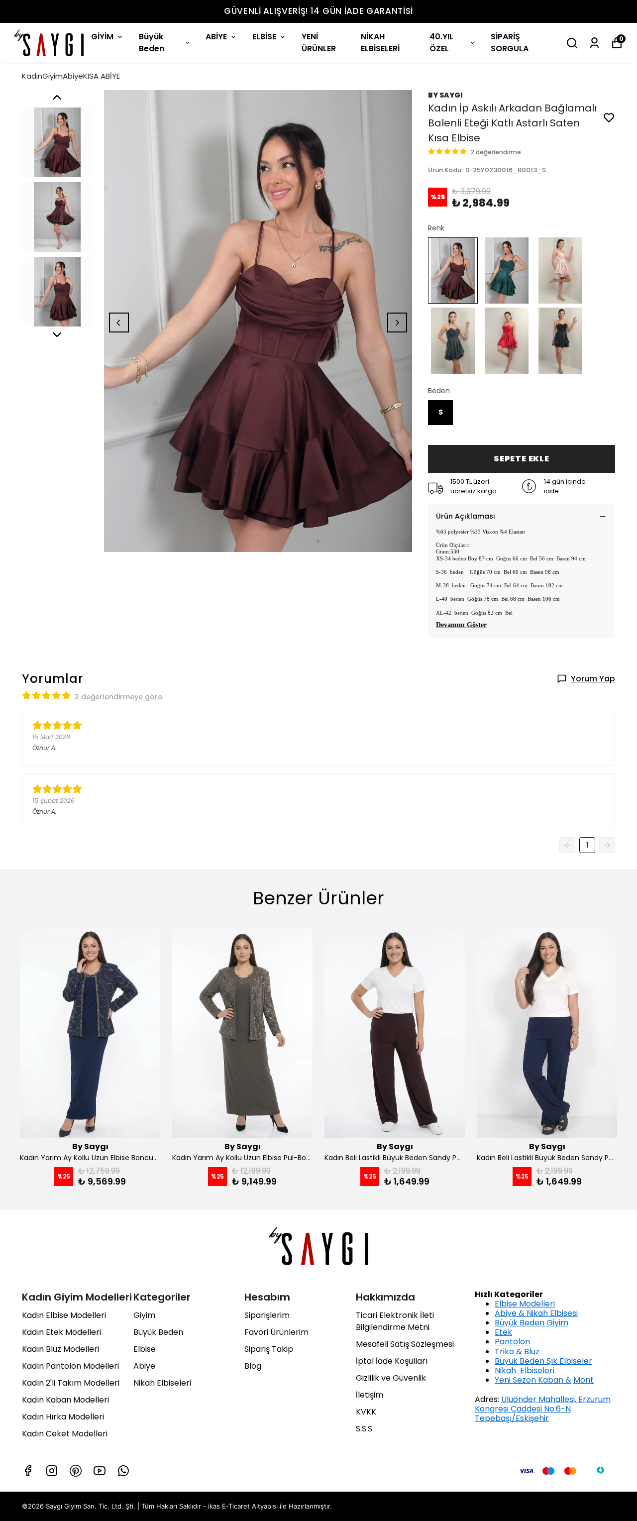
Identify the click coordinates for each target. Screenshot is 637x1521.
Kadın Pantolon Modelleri (70, 1366)
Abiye (144, 1366)
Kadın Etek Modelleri (61, 1332)
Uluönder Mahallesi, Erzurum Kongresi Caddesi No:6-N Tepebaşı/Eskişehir (543, 1409)
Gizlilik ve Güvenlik (391, 1378)
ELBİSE (264, 36)
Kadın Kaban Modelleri (65, 1400)
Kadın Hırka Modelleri (63, 1416)
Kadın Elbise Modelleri (64, 1315)
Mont (583, 1380)
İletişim (369, 1395)
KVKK (366, 1411)
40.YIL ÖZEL (441, 42)
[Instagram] (52, 1471)
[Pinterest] (76, 1471)
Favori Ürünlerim (276, 1332)
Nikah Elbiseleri (162, 1383)
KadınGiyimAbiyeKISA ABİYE (71, 76)
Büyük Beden (151, 42)
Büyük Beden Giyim (531, 1322)
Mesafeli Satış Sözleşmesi (405, 1344)
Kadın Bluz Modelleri (60, 1349)
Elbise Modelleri (525, 1303)
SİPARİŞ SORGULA (510, 42)
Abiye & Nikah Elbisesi (536, 1313)
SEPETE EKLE (521, 458)
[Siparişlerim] (594, 43)
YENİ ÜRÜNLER (319, 42)
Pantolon (512, 1341)
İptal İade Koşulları (391, 1361)
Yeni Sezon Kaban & (533, 1380)
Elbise (144, 1349)
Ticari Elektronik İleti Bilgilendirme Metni (395, 1321)
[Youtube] (100, 1471)
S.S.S (364, 1428)
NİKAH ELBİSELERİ (380, 42)
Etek (503, 1332)
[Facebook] (28, 1471)
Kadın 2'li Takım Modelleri (70, 1383)
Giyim (144, 1315)
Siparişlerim (267, 1315)
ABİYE (216, 36)
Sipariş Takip (268, 1349)
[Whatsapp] (123, 1471)
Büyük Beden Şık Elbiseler (543, 1361)
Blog (252, 1366)
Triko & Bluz (517, 1351)
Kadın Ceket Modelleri (64, 1433)
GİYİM (102, 36)
